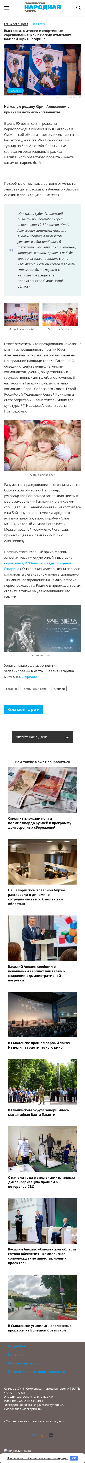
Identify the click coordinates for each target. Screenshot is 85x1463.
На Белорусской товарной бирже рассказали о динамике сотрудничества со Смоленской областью (36, 897)
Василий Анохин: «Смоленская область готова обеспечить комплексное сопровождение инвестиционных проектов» (42, 1256)
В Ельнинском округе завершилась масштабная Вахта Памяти (38, 1112)
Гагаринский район (35, 688)
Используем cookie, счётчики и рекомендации (37, 1458)
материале (28, 676)
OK (74, 1458)
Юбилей (59, 688)
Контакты (16, 1354)
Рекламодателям (23, 1363)
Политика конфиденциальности (36, 1371)
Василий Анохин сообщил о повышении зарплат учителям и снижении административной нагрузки (37, 973)
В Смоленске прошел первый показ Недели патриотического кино (39, 1045)
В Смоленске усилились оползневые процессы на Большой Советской (40, 1327)
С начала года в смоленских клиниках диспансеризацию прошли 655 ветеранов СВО (41, 1182)
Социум (16, 90)
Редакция (17, 1346)
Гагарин (11, 688)
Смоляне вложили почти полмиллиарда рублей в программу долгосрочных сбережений (39, 823)
